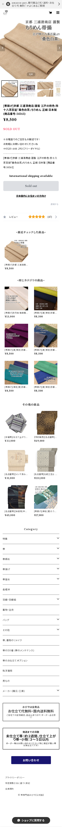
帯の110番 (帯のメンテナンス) (18, 650)
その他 (6, 630)
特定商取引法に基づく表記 (17, 783)
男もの (6, 680)
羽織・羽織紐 (9, 599)
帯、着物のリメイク (12, 640)
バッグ (6, 620)
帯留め (6, 579)
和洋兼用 (7, 670)
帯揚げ (6, 569)
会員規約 (9, 789)
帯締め (6, 559)
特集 (5, 538)
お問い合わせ (31, 760)
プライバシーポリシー (15, 777)
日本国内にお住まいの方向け (31, 195)
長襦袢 (6, 589)
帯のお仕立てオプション (15, 660)
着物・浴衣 (8, 609)
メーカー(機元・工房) (14, 691)
